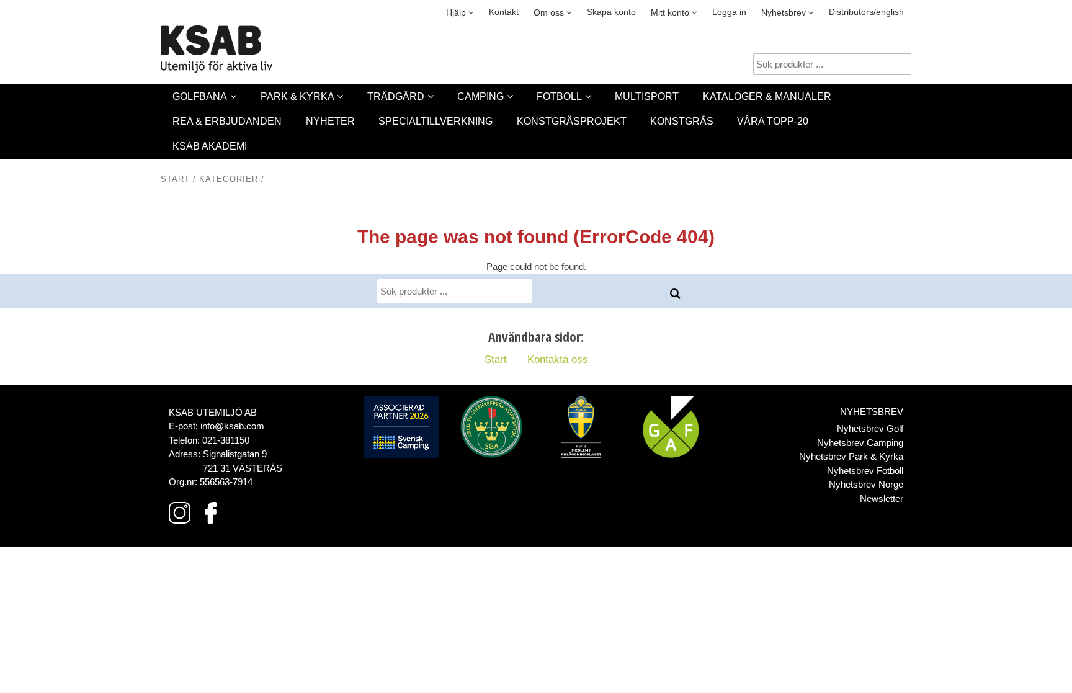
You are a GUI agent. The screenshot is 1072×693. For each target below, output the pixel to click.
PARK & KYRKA (297, 96)
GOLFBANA (199, 96)
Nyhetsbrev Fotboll (865, 470)
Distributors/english (866, 12)
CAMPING (480, 96)
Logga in (729, 12)
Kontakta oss (557, 359)
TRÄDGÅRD (395, 96)
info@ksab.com (232, 426)
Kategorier (228, 179)
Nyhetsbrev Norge (866, 484)
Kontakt (504, 12)
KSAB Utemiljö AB (213, 412)
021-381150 (225, 440)
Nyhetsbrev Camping (860, 442)
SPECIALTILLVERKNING (435, 121)
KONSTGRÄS (681, 121)
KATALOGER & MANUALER (767, 96)
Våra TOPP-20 (772, 121)
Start (175, 179)
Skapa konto (611, 12)
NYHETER (330, 121)
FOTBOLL (559, 96)
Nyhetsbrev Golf (870, 428)
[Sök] (675, 294)
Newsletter (881, 498)
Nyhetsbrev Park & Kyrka (851, 456)
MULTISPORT (647, 96)
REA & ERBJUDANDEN (227, 121)
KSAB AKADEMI (209, 146)
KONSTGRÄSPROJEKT (572, 121)
